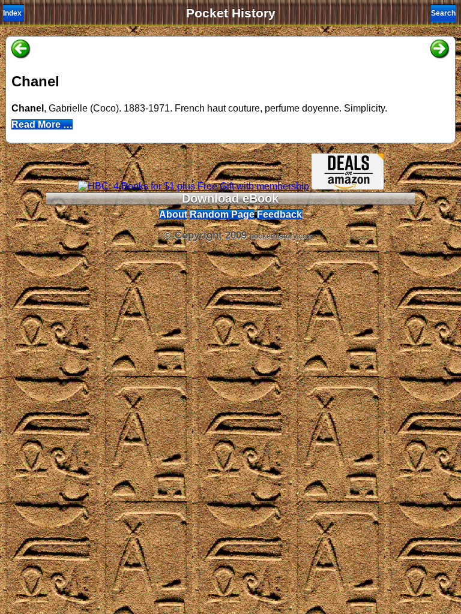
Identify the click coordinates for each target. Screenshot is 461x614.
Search (443, 13)
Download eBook (230, 198)
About (173, 214)
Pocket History (231, 13)
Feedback (279, 214)
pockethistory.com (281, 236)
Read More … (42, 124)
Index (12, 13)
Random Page (222, 214)
